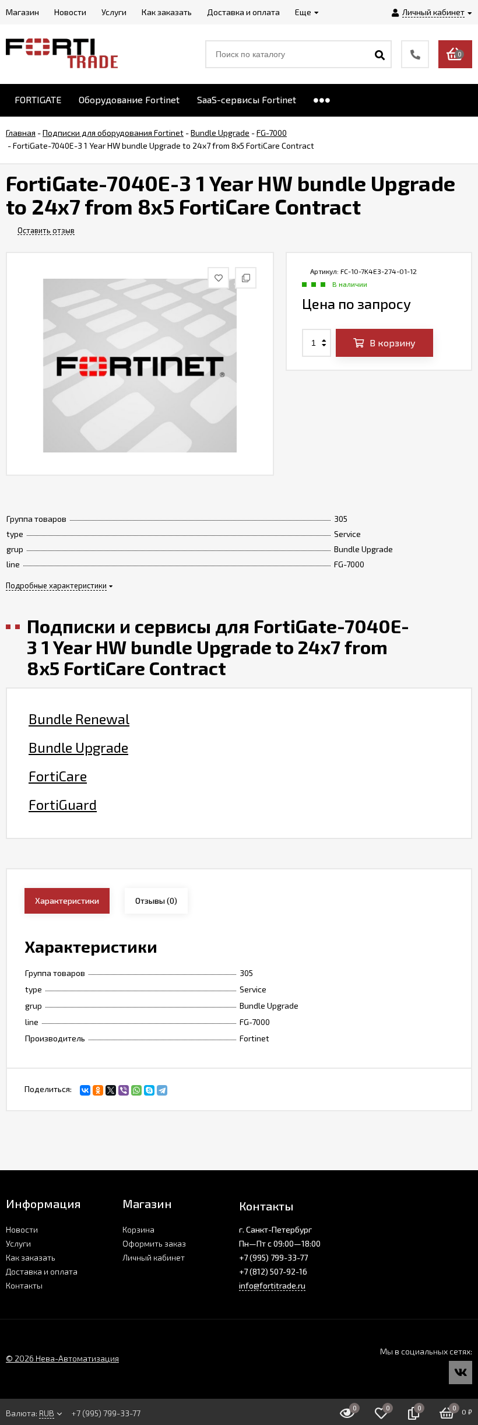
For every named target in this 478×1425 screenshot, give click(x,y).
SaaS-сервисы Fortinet (246, 99)
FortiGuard (63, 805)
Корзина (138, 1229)
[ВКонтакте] (85, 1090)
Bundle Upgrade (78, 747)
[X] (111, 1090)
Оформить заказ (154, 1243)
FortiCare (58, 776)
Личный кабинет (153, 1257)
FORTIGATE (38, 99)
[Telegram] (162, 1090)
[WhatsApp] (136, 1090)
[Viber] (123, 1090)
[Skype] (149, 1090)
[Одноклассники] (98, 1090)
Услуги (18, 1243)
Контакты (24, 1285)
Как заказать (30, 1257)
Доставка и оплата (42, 1271)
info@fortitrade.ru (272, 1285)
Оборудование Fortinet (129, 99)
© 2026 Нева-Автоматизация (62, 1358)
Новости (22, 1229)
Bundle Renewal (79, 719)
